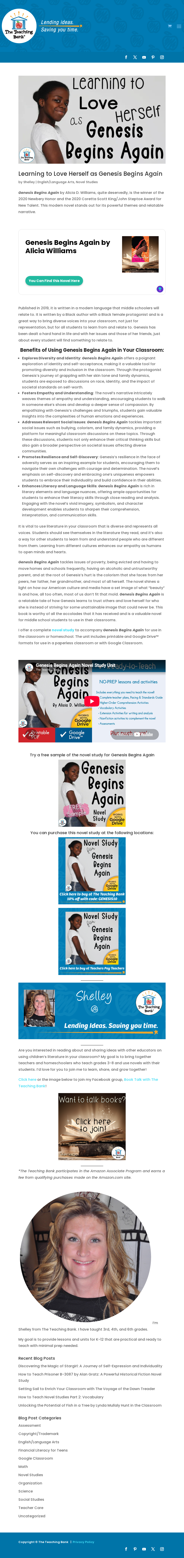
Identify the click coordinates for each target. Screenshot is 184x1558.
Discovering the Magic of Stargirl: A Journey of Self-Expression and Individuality (90, 1366)
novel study (63, 630)
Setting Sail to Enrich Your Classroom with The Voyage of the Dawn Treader (86, 1388)
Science (25, 1491)
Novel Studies (87, 182)
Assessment (29, 1425)
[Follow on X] (135, 57)
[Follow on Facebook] (126, 57)
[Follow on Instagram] (162, 57)
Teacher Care (30, 1507)
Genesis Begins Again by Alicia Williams (67, 246)
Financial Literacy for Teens (43, 1450)
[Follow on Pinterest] (153, 57)
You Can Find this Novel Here (54, 280)
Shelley (29, 182)
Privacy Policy (83, 1542)
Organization (30, 1483)
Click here (27, 1079)
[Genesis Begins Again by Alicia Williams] (140, 270)
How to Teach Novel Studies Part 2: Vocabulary (60, 1397)
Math (23, 1466)
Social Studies (31, 1499)
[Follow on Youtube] (144, 57)
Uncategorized (31, 1516)
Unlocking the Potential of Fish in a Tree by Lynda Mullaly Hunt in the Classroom (90, 1405)
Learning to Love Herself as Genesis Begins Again (90, 174)
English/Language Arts (55, 182)
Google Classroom (35, 1458)
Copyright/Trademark (38, 1433)
